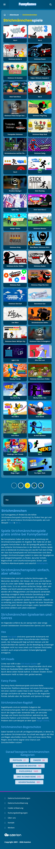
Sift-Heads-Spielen (29, 663)
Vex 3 (17, 522)
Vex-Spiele (12, 636)
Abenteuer (14, 15)
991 (38, 782)
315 (39, 776)
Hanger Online (42, 720)
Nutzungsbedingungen (18, 813)
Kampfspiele (42, 563)
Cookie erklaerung (15, 808)
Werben (11, 827)
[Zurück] (14, 485)
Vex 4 (11, 522)
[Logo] (27, 4)
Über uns (12, 818)
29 (43, 760)
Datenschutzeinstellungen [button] (19, 798)
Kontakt (11, 822)
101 (39, 765)
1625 (36, 771)
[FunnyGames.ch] (4, 14)
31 (24, 760)
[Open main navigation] (4, 4)
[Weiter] (21, 485)
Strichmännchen (30, 15)
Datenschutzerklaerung (18, 803)
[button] (50, 4)
